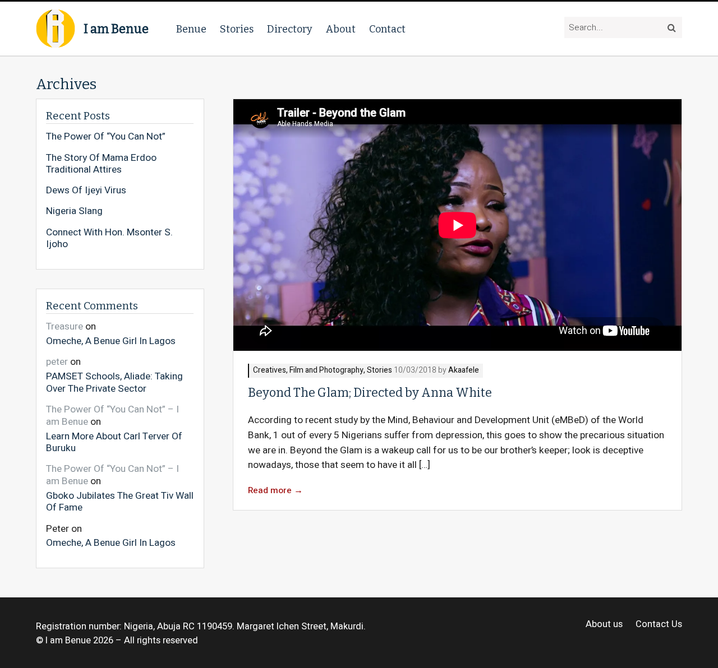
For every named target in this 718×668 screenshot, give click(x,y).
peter (57, 362)
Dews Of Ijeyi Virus (86, 190)
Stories (237, 29)
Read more (275, 490)
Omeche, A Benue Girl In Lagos (111, 340)
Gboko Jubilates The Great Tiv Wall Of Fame (120, 501)
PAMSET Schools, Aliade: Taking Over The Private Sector (114, 382)
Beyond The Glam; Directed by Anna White (370, 393)
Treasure (64, 326)
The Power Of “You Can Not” (105, 137)
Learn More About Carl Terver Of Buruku (114, 441)
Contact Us (659, 624)
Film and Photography (326, 370)
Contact (387, 29)
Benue (191, 29)
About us (604, 624)
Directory (289, 29)
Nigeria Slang (74, 211)
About (341, 29)
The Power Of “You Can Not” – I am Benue (112, 415)
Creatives (269, 370)
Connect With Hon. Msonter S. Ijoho (109, 238)
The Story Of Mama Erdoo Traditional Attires (101, 164)
